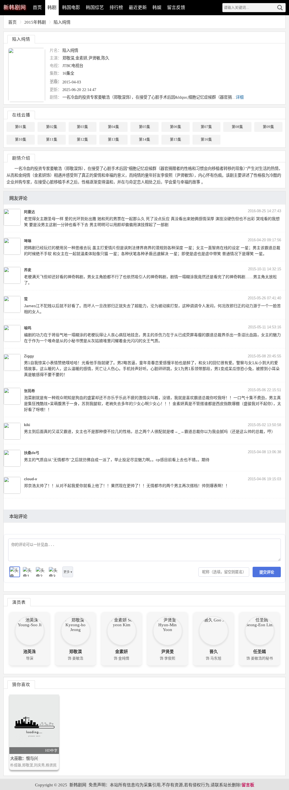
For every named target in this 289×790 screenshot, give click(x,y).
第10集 (20, 139)
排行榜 (116, 7)
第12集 (82, 139)
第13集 (113, 139)
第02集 (51, 127)
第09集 (268, 127)
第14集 (144, 139)
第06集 (175, 127)
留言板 (248, 785)
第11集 (51, 139)
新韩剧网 (77, 785)
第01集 (20, 127)
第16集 (206, 139)
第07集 (206, 127)
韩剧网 (14, 7)
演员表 (19, 602)
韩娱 (156, 7)
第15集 (175, 139)
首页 (37, 7)
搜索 (280, 7)
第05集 (144, 127)
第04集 (113, 127)
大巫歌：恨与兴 (24, 758)
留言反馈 (176, 7)
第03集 (82, 127)
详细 (240, 97)
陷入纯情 (62, 22)
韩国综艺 (95, 7)
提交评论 (266, 572)
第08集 (237, 127)
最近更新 (138, 7)
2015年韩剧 (35, 22)
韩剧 (51, 7)
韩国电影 (71, 7)
